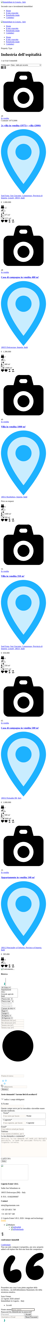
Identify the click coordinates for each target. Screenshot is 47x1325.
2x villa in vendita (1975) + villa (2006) (21, 125)
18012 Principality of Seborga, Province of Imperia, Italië (21, 949)
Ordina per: (5, 65)
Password (5, 1312)
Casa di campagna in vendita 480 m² (20, 277)
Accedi (28, 1314)
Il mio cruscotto (12, 13)
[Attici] (9, 992)
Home (8, 11)
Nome (28, 1116)
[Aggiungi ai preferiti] (6, 222)
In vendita (5, 118)
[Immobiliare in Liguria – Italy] (13, 2)
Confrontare (6, 1245)
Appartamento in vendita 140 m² (18, 877)
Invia (4, 1161)
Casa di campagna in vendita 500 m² (20, 728)
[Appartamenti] (9, 990)
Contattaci (10, 17)
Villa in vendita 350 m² (12, 576)
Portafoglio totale (13, 15)
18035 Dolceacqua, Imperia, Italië (14, 347)
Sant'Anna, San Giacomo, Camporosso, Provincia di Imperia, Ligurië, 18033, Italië (21, 197)
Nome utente (6, 1309)
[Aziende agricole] (9, 994)
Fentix (3, 1220)
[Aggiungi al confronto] (13, 222)
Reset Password (31, 1317)
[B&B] (9, 996)
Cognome (30, 1123)
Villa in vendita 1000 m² (13, 426)
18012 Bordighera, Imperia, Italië (14, 497)
